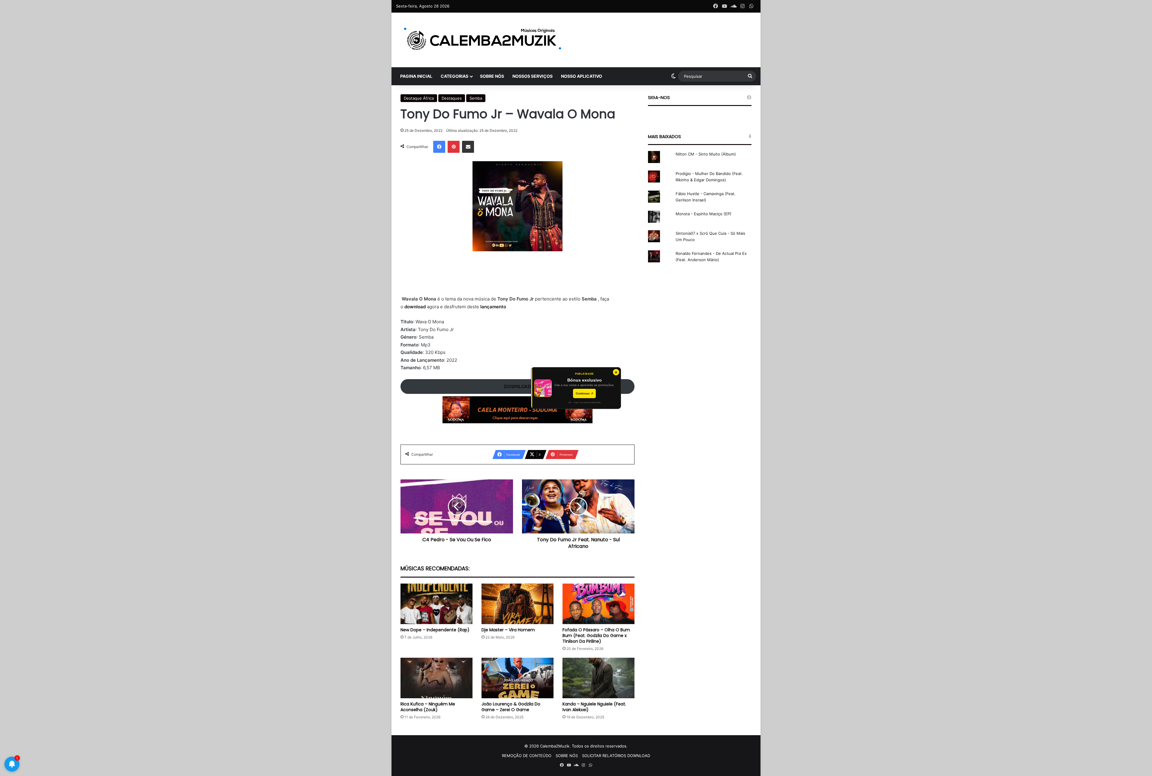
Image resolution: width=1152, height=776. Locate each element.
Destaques (452, 98)
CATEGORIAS (454, 76)
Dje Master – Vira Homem (508, 630)
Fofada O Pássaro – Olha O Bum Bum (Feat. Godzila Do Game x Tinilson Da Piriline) (596, 635)
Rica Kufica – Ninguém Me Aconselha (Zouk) (427, 707)
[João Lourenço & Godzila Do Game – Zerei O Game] (518, 678)
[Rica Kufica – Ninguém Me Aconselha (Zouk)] (436, 678)
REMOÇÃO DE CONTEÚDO (526, 755)
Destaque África (419, 98)
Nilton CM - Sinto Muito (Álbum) (706, 154)
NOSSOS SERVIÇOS (532, 76)
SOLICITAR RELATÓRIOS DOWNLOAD (616, 755)
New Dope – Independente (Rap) (435, 630)
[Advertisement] (517, 277)
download (415, 306)
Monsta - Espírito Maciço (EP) (703, 213)
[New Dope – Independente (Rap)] (436, 604)
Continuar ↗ (584, 393)
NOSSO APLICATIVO (581, 76)
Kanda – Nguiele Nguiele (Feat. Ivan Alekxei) (594, 707)
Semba (476, 98)
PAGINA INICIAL (416, 76)
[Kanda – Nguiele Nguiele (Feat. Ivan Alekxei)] (598, 678)
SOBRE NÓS (492, 76)
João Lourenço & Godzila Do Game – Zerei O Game (511, 707)
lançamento (493, 306)
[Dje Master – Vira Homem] (518, 604)
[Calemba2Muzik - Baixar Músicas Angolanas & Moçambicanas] (483, 40)
